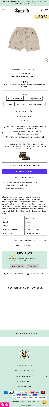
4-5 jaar (20, 104)
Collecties (22, 69)
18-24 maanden (36, 104)
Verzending (22, 84)
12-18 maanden (33, 98)
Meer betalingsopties (24, 177)
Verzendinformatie (24, 241)
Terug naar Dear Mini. (26, 333)
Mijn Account (24, 376)
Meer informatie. (30, 261)
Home (14, 69)
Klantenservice (24, 371)
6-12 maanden (15, 98)
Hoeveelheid (24, 117)
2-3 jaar (9, 104)
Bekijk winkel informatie (15, 189)
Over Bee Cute (24, 366)
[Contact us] (44, 402)
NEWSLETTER (24, 381)
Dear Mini (32, 69)
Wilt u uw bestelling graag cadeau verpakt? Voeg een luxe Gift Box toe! (25, 146)
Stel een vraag (24, 245)
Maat (24, 94)
